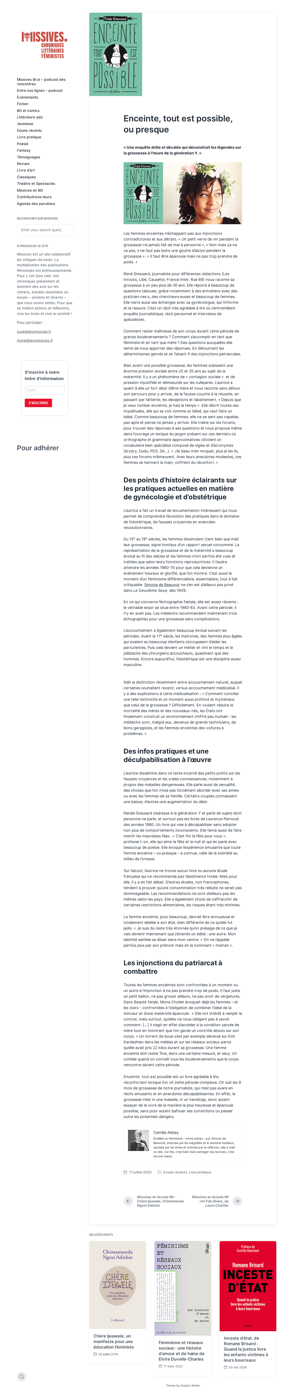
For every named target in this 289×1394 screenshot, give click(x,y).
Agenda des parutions (36, 204)
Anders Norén (190, 1385)
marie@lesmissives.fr (35, 340)
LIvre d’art (26, 170)
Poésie (22, 144)
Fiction (22, 104)
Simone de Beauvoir (162, 584)
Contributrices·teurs (34, 197)
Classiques (26, 177)
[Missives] (44, 45)
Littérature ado (30, 117)
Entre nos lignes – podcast (40, 90)
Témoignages (28, 157)
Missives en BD (30, 190)
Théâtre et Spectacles (36, 183)
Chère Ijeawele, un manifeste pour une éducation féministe (114, 1342)
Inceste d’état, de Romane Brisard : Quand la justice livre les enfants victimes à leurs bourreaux (246, 1349)
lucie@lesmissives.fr (34, 332)
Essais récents (29, 130)
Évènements (27, 97)
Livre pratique (29, 137)
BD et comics (28, 110)
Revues (23, 164)
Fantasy (24, 150)
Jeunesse (25, 124)
